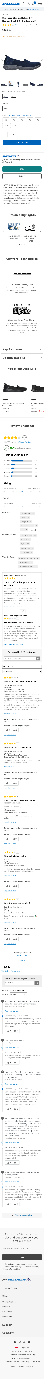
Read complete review (12, 607)
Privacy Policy (27, 1351)
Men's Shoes (7, 1307)
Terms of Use (15, 1269)
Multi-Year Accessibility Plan (21, 1358)
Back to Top (22, 955)
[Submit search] (36, 983)
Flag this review (10, 735)
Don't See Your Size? (25, 115)
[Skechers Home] (11, 3)
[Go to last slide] (2, 60)
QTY (5, 134)
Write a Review (24, 442)
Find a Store (10, 1288)
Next (40, 231)
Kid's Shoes (7, 1311)
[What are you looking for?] (24, 3)
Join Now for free (34, 9)
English (23, 1347)
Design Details (13, 358)
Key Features (12, 349)
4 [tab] (24, 244)
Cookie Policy (16, 1351)
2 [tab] (21, 244)
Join (5, 1279)
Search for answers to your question (20, 979)
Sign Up (22, 1257)
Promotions (7, 1316)
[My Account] (29, 3)
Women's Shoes (9, 1302)
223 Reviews (19, 25)
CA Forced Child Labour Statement (22, 1354)
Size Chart (11, 115)
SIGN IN (22, 176)
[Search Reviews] (38, 658)
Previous (4, 231)
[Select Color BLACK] (13, 96)
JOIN (22, 169)
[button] (4, 84)
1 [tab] (19, 244)
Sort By (5, 994)
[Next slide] (42, 60)
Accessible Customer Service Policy (17, 1362)
